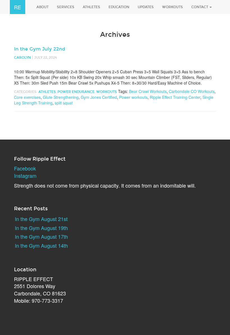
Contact (200, 7)
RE (17, 7)
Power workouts (133, 97)
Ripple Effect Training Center (175, 97)
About (42, 7)
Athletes (91, 7)
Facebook (25, 168)
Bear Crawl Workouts (148, 91)
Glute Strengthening (61, 97)
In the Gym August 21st (41, 218)
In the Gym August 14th (41, 245)
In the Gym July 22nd (39, 49)
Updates (146, 7)
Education (119, 7)
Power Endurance (76, 92)
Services (65, 7)
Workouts (172, 7)
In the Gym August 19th (41, 227)
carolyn (22, 58)
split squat (64, 103)
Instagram (25, 175)
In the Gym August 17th (41, 236)
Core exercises (27, 97)
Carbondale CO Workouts (192, 91)
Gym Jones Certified (99, 97)
